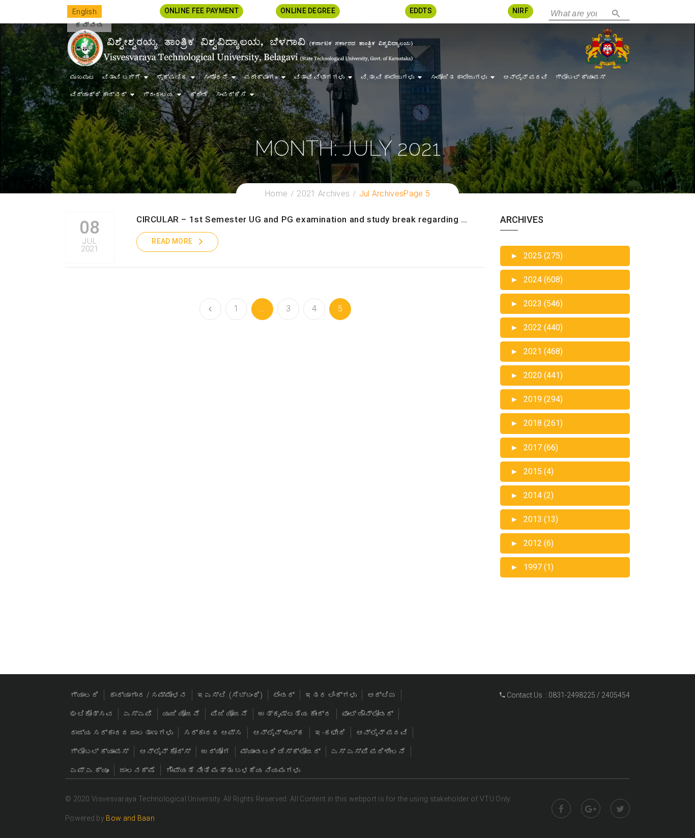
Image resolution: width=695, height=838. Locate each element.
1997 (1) (532, 567)
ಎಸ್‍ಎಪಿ (138, 714)
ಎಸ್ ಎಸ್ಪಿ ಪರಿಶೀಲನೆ (368, 751)
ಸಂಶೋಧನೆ (216, 77)
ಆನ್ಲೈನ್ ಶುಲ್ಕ (278, 733)
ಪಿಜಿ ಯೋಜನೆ (229, 714)
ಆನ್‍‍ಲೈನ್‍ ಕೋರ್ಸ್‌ (165, 751)
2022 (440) (536, 327)
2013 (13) (534, 519)
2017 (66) (534, 447)
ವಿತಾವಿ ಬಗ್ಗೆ (121, 77)
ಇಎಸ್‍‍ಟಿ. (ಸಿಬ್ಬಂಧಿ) (230, 695)
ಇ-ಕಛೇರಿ (330, 733)
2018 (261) (536, 423)
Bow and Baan (130, 818)
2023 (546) (536, 303)
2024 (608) (536, 279)
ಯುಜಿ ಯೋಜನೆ (181, 714)
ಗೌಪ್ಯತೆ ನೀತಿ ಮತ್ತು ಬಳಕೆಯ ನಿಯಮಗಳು (233, 770)
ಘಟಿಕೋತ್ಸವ (91, 714)
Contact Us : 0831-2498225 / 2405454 (567, 695)
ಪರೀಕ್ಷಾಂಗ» (261, 77)
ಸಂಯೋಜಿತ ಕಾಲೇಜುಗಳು (458, 77)
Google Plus (590, 808)
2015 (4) (532, 471)
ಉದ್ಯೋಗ (215, 751)
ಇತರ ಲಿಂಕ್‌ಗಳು (331, 695)
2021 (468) (536, 351)
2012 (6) (532, 543)
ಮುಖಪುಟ (82, 77)
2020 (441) (536, 375)
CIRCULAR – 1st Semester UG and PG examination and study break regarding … (302, 219)
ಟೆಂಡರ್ (284, 695)
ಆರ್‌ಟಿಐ (381, 695)
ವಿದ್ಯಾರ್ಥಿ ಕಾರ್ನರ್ (98, 94)
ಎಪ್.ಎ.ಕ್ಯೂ (89, 770)
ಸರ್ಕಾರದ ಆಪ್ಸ (213, 733)
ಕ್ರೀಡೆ (199, 94)
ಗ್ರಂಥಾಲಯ (158, 94)
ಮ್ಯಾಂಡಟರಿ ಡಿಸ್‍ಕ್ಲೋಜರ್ (281, 751)
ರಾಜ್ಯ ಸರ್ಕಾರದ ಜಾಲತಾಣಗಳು (121, 733)
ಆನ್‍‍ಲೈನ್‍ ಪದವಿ (525, 77)
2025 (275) (536, 256)
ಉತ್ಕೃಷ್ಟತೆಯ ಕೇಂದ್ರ (294, 714)
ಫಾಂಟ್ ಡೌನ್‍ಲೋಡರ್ (367, 714)
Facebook (561, 808)
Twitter (620, 808)
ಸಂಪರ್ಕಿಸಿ (231, 94)
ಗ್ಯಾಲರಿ (84, 695)
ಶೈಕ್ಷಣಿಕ (172, 77)
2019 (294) (536, 399)
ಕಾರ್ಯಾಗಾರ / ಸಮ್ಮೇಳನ (148, 695)
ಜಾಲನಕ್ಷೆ (137, 770)
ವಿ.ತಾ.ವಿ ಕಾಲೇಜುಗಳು (387, 77)
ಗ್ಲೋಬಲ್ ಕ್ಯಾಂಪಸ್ (580, 77)
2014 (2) (532, 495)
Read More (172, 241)
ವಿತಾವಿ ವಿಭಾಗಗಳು (319, 77)
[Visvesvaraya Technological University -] (239, 47)
